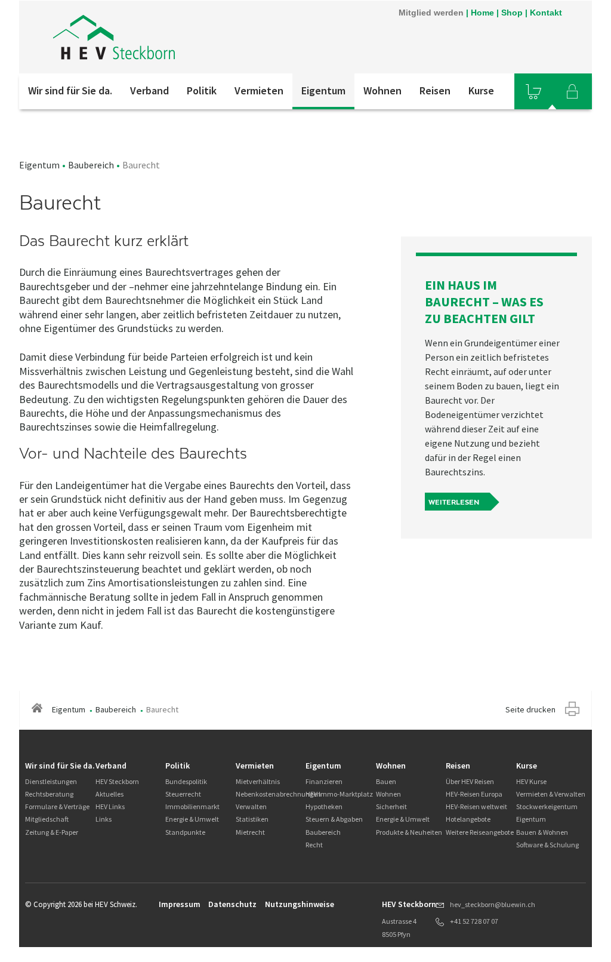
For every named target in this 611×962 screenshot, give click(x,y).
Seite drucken (530, 709)
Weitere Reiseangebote (480, 832)
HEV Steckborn (117, 781)
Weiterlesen (453, 502)
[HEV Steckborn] (179, 37)
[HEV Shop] (533, 91)
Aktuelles (109, 793)
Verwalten (251, 806)
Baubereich (91, 165)
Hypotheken (324, 806)
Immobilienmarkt (192, 806)
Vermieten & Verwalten (550, 793)
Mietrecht (250, 832)
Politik (202, 90)
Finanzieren (324, 781)
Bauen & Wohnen (542, 832)
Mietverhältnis (258, 781)
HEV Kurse (531, 781)
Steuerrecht (183, 793)
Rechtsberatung (49, 793)
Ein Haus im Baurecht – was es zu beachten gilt (484, 301)
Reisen (434, 90)
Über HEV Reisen (470, 781)
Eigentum (323, 90)
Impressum (179, 904)
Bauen (386, 781)
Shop (512, 12)
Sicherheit (391, 806)
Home (482, 12)
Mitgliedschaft (47, 819)
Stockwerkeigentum (547, 806)
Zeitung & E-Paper (51, 832)
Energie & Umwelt (192, 819)
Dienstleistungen (51, 781)
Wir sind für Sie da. (70, 90)
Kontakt (546, 12)
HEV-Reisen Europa (474, 793)
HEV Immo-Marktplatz (339, 793)
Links (103, 819)
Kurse (481, 90)
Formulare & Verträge (57, 806)
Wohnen (382, 90)
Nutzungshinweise (299, 904)
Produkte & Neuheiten (409, 832)
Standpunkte (185, 832)
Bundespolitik (186, 781)
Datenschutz (232, 904)
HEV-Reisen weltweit (476, 806)
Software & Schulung (547, 844)
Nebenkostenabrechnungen (278, 793)
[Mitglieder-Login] (572, 91)
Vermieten (258, 90)
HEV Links (110, 806)
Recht (314, 844)
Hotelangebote (468, 819)
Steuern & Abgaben (334, 819)
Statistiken (252, 819)
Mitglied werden (431, 12)
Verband (149, 90)
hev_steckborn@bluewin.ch (492, 904)
